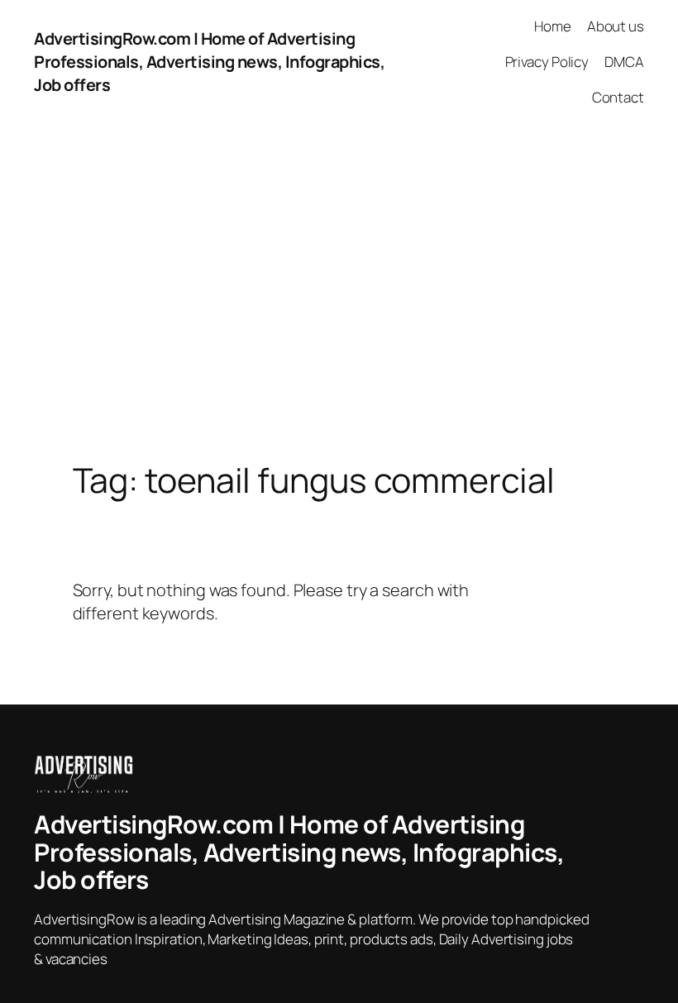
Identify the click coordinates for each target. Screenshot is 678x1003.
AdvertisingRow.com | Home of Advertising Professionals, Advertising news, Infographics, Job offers (209, 61)
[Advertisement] (339, 297)
